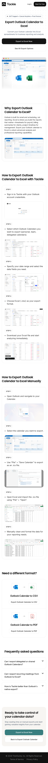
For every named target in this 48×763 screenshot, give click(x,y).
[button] (24, 663)
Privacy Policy (32, 759)
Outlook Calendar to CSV (24, 595)
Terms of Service (17, 759)
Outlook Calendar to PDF (24, 624)
